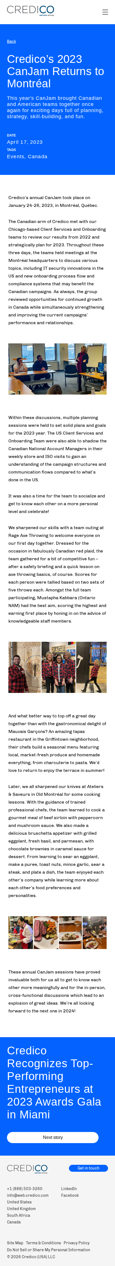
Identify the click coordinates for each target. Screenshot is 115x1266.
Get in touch (88, 1168)
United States (19, 1202)
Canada (14, 1222)
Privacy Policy (77, 1243)
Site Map (15, 1243)
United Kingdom (21, 1208)
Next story (53, 1137)
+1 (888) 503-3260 (24, 1188)
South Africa (18, 1215)
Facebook (70, 1195)
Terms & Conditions (43, 1243)
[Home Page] (57, 1170)
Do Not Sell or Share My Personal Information (48, 1250)
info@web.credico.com (28, 1195)
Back (11, 41)
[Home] (30, 11)
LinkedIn (69, 1188)
